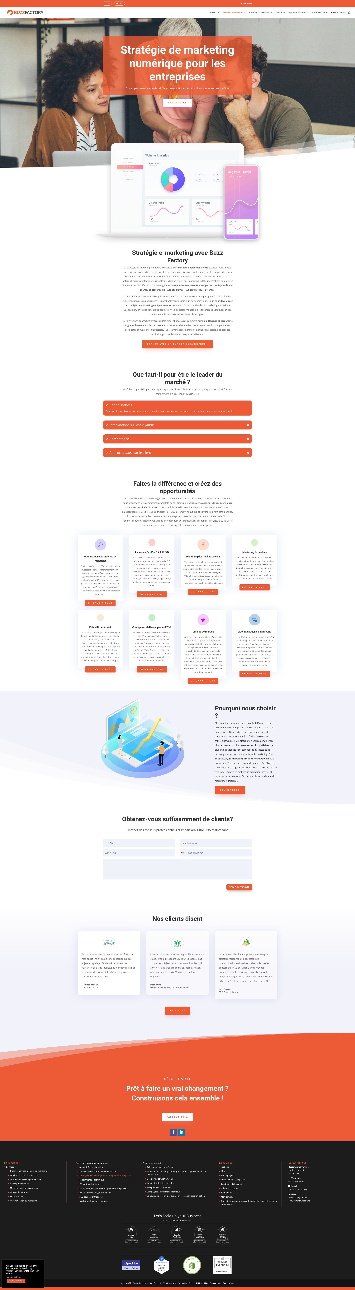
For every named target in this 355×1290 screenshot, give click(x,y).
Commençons (230, 790)
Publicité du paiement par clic (24, 1175)
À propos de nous (297, 13)
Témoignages (227, 1175)
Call (108, 3)
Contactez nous (320, 13)
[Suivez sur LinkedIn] (181, 1132)
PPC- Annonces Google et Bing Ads (95, 1192)
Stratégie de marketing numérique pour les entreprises (105, 1175)
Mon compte (227, 1197)
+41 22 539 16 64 (296, 1181)
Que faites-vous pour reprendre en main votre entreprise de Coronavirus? (249, 1203)
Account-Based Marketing (91, 1167)
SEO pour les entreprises (91, 1197)
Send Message (239, 887)
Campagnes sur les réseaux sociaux (163, 1191)
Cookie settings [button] (14, 1277)
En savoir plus (100, 603)
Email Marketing (17, 1196)
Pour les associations (259, 13)
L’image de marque (19, 1192)
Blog (223, 1171)
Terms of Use (228, 1283)
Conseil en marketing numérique (25, 1179)
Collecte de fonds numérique (160, 1167)
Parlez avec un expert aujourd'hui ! (177, 344)
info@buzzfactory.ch (297, 1189)
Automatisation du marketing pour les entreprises (102, 1188)
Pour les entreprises (233, 13)
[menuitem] (338, 15)
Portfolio (280, 13)
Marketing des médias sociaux (24, 1188)
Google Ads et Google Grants (160, 1178)
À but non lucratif (152, 1163)
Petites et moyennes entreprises (92, 1163)
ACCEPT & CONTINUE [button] (16, 1281)
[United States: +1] (183, 852)
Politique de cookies (230, 1188)
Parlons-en (177, 103)
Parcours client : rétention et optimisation (98, 1171)
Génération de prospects (90, 1184)
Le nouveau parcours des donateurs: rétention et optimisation (176, 1196)
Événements (226, 1192)
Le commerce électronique (91, 1179)
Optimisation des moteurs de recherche (28, 1171)
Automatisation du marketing (23, 1200)
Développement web (19, 1183)
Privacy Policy (215, 1283)
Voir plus (178, 1010)
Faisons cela (177, 1117)
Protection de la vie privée (233, 1179)
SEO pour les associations (159, 1187)
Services (212, 13)
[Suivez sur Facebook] (173, 1132)
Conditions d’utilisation (231, 1184)
